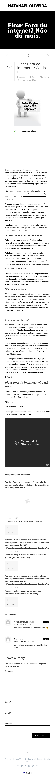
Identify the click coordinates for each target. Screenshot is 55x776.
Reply (46, 622)
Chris (16, 639)
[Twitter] (21, 766)
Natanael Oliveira (39, 77)
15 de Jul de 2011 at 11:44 (24, 642)
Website (8, 724)
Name (8, 702)
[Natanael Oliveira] (27, 5)
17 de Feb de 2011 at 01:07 (24, 624)
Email (8, 713)
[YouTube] (25, 766)
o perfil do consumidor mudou (27, 359)
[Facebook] (17, 766)
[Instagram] (33, 766)
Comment (9, 671)
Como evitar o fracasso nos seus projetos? (23, 521)
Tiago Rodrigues (26, 759)
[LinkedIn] (29, 766)
